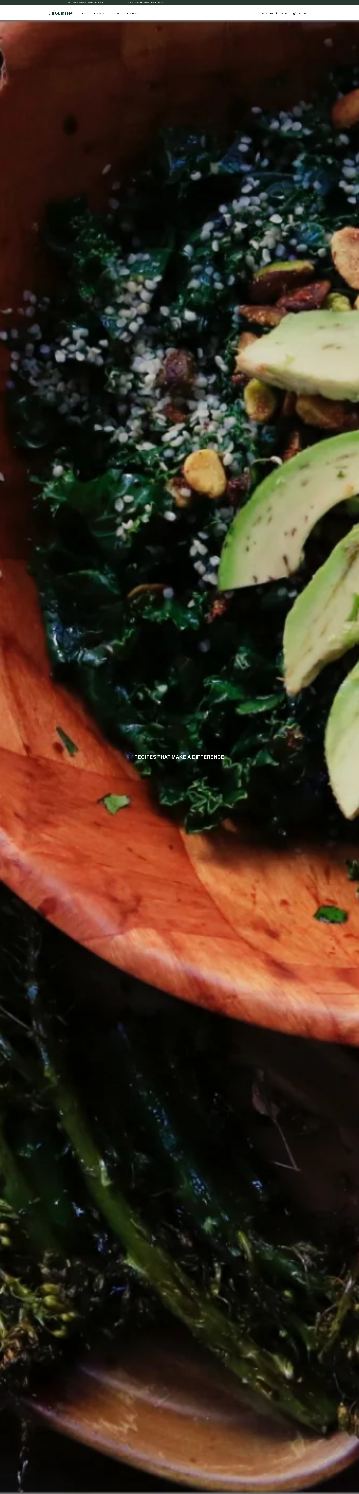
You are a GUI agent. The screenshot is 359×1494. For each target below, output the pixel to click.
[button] (282, 13)
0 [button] (305, 13)
